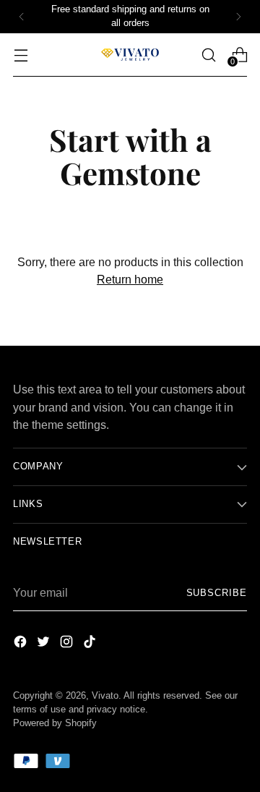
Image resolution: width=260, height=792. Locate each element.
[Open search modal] (208, 54)
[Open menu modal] (20, 54)
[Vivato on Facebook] (21, 643)
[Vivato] (130, 54)
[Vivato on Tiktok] (91, 643)
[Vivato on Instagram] (68, 643)
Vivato (105, 696)
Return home (130, 279)
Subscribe (216, 593)
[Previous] (22, 16)
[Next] (238, 16)
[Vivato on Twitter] (44, 643)
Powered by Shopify (55, 723)
